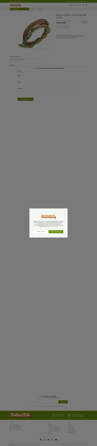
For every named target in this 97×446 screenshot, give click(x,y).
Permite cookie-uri (55, 231)
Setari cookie (41, 231)
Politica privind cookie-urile (52, 226)
